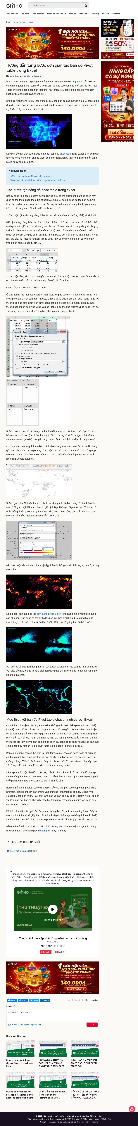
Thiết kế (72, 14)
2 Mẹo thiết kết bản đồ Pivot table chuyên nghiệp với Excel (37, 180)
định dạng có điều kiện (49, 614)
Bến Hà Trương (34, 76)
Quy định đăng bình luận (30, 1024)
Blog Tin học (12, 14)
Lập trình (25, 14)
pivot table (65, 153)
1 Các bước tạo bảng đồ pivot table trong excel (32, 176)
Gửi (92, 1024)
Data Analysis (38, 14)
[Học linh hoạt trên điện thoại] (117, 39)
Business (116, 14)
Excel (79, 81)
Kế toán (105, 14)
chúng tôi (45, 830)
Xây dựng (94, 14)
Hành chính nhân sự (56, 14)
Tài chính (83, 14)
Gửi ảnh (13, 1024)
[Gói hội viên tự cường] (117, 101)
